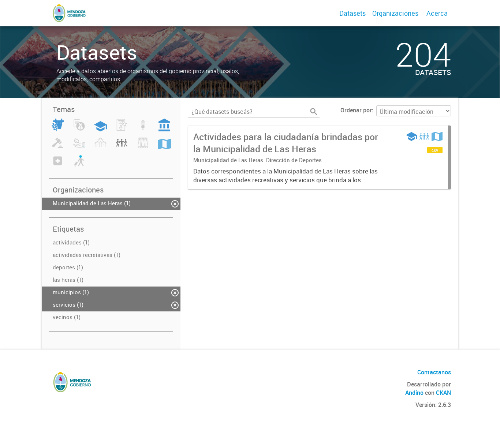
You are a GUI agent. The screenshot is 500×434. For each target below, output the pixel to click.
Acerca (437, 13)
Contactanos (434, 372)
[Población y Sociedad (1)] (121, 147)
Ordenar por (356, 110)
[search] (314, 111)
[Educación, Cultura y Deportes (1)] (100, 129)
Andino (414, 393)
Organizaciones (395, 13)
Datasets (352, 13)
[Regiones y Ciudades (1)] (164, 147)
